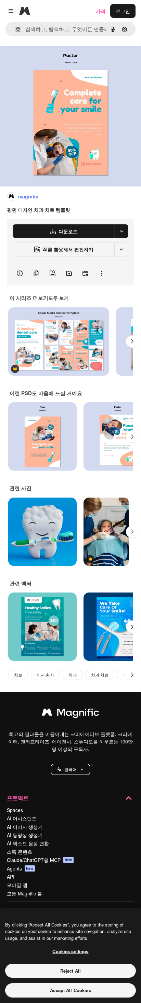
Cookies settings (70, 951)
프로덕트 (18, 798)
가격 (100, 11)
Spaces (15, 810)
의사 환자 (45, 675)
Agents (20, 868)
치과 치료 (99, 675)
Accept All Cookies (70, 990)
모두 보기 (58, 297)
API (10, 876)
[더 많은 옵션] (101, 273)
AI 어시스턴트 (22, 818)
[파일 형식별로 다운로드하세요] (121, 231)
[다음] (132, 341)
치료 (18, 675)
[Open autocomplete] (15, 29)
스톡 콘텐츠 (19, 851)
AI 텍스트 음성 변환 (28, 843)
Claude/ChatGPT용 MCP (39, 859)
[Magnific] (70, 714)
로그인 (123, 11)
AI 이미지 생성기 (25, 826)
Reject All (70, 970)
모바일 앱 (17, 884)
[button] (70, 769)
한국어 (70, 769)
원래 (39, 58)
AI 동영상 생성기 (25, 835)
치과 (72, 675)
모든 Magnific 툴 (24, 893)
